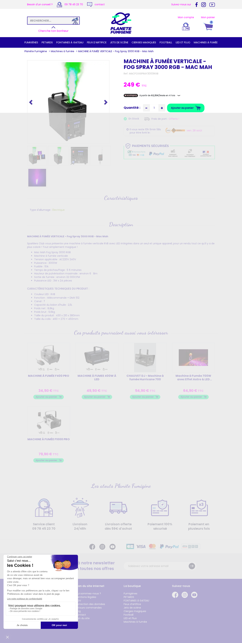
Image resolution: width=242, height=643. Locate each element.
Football (166, 42)
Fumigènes (31, 42)
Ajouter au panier (46, 396)
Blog (78, 611)
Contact (80, 614)
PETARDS (47, 42)
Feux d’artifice (96, 42)
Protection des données (90, 604)
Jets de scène (119, 42)
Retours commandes (88, 607)
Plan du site (82, 618)
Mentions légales (85, 597)
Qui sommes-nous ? (88, 593)
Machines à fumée (206, 42)
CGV (78, 600)
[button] (31, 102)
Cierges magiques (144, 42)
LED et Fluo (183, 42)
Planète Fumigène (35, 51)
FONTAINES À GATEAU (69, 42)
